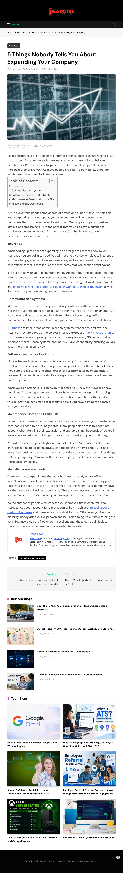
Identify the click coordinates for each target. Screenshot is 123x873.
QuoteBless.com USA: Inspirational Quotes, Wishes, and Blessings (75, 628)
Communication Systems (27, 190)
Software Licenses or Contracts (31, 195)
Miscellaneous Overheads (28, 203)
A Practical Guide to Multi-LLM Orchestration (63, 651)
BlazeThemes (91, 861)
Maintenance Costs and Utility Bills (33, 199)
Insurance (17, 186)
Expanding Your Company (32, 558)
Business (13, 45)
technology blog (62, 538)
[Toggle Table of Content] (50, 181)
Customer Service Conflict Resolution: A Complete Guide (70, 674)
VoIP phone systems (99, 333)
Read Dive (15, 68)
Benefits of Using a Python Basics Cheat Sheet (89, 837)
